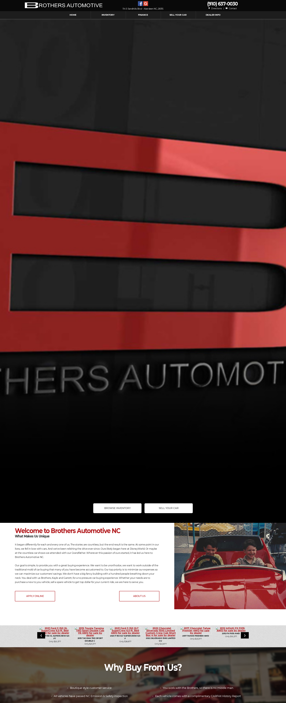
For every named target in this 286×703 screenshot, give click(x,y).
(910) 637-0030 (222, 3)
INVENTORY (108, 15)
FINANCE (143, 15)
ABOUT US (139, 596)
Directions (215, 8)
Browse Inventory (117, 508)
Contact (231, 8)
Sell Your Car (178, 15)
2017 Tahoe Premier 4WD (195, 636)
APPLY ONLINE (35, 596)
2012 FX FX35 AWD (231, 633)
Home (73, 15)
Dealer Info (213, 15)
